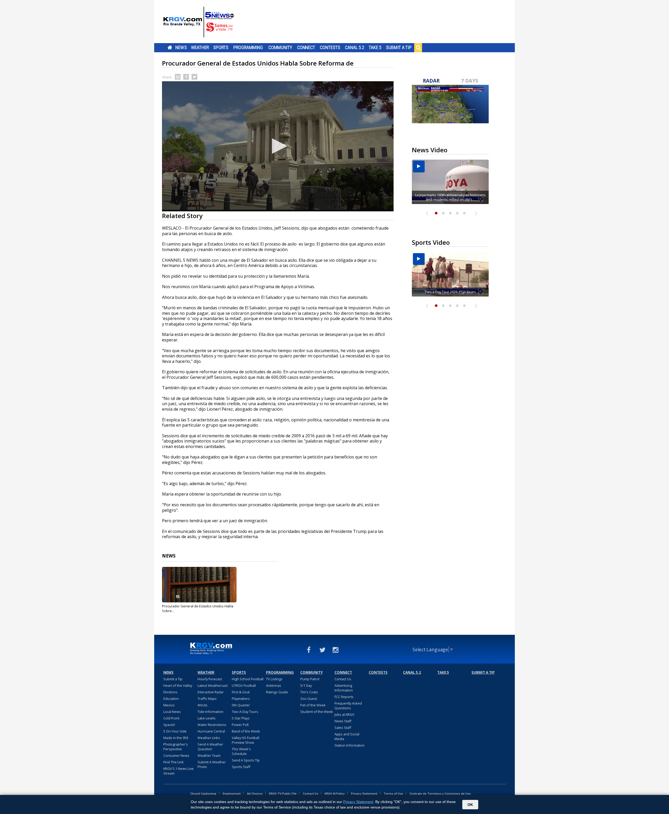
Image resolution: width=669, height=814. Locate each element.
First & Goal (241, 692)
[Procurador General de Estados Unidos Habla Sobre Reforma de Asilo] (199, 584)
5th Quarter (241, 705)
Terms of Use (393, 793)
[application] (278, 146)
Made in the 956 (175, 737)
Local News (172, 711)
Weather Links (209, 737)
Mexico (169, 705)
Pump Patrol (309, 679)
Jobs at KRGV (344, 714)
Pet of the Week (313, 705)
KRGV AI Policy (335, 793)
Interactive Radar (211, 692)
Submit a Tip (398, 47)
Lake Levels (207, 718)
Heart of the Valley (177, 685)
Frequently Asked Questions (348, 705)
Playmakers (241, 698)
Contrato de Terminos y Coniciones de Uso (440, 793)
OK (470, 805)
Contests (330, 47)
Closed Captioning (203, 793)
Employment (232, 793)
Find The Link (173, 762)
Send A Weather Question (210, 746)
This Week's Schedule (241, 751)
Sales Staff (342, 727)
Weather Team (209, 755)
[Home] (198, 22)
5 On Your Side (175, 731)
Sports (220, 47)
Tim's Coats (309, 692)
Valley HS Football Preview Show (245, 740)
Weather (200, 47)
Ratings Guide (277, 692)
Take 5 (375, 47)
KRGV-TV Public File (283, 793)
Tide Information (210, 711)
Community (280, 47)
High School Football (247, 679)
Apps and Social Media (346, 736)
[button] (277, 146)
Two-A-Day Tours (245, 711)
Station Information (349, 745)
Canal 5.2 (354, 47)
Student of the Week (316, 711)
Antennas (273, 685)
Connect (306, 47)
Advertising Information (343, 688)
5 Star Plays (241, 718)
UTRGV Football (244, 685)
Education (171, 698)
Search (418, 47)
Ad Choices (255, 793)
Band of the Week (246, 731)
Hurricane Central (211, 731)
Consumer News (176, 755)
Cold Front (171, 718)
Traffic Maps (207, 698)
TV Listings (274, 679)
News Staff (342, 721)
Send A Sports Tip (246, 760)
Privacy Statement (364, 793)
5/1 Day (306, 685)
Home (170, 47)
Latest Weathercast (213, 685)
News (181, 47)
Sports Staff (241, 766)
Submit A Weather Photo (212, 764)
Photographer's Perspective (175, 746)
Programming (248, 47)
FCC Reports (344, 696)
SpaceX (169, 724)
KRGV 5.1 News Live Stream (178, 771)
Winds (202, 705)
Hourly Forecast (210, 679)
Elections (170, 692)
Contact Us (342, 679)
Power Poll (240, 724)
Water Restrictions (212, 724)
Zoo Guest (308, 698)
